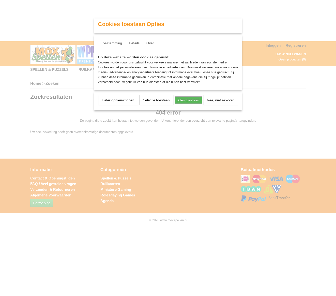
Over (150, 43)
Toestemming (111, 43)
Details (134, 43)
